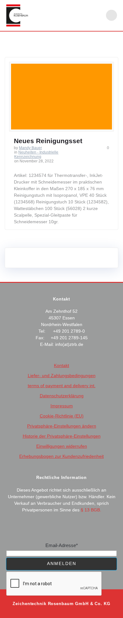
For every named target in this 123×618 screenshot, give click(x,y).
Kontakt (61, 365)
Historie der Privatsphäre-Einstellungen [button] (62, 436)
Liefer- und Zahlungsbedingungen (62, 375)
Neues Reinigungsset (48, 140)
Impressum (61, 405)
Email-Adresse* (61, 545)
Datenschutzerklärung (62, 395)
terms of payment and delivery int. (62, 385)
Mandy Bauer (30, 148)
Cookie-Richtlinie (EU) (62, 415)
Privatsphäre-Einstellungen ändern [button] (61, 426)
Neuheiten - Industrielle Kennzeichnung (36, 154)
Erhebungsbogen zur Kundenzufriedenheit (61, 456)
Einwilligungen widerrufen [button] (61, 446)
